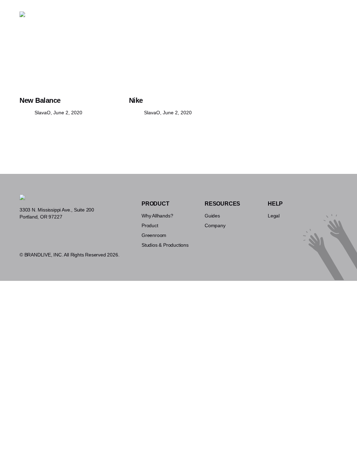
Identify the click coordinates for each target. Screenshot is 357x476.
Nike (136, 100)
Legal (274, 215)
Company (215, 225)
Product (119, 20)
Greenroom (148, 20)
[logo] (22, 14)
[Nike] (178, 58)
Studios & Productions (192, 20)
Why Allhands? (86, 20)
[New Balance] (69, 58)
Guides (232, 20)
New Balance (40, 100)
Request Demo (312, 20)
